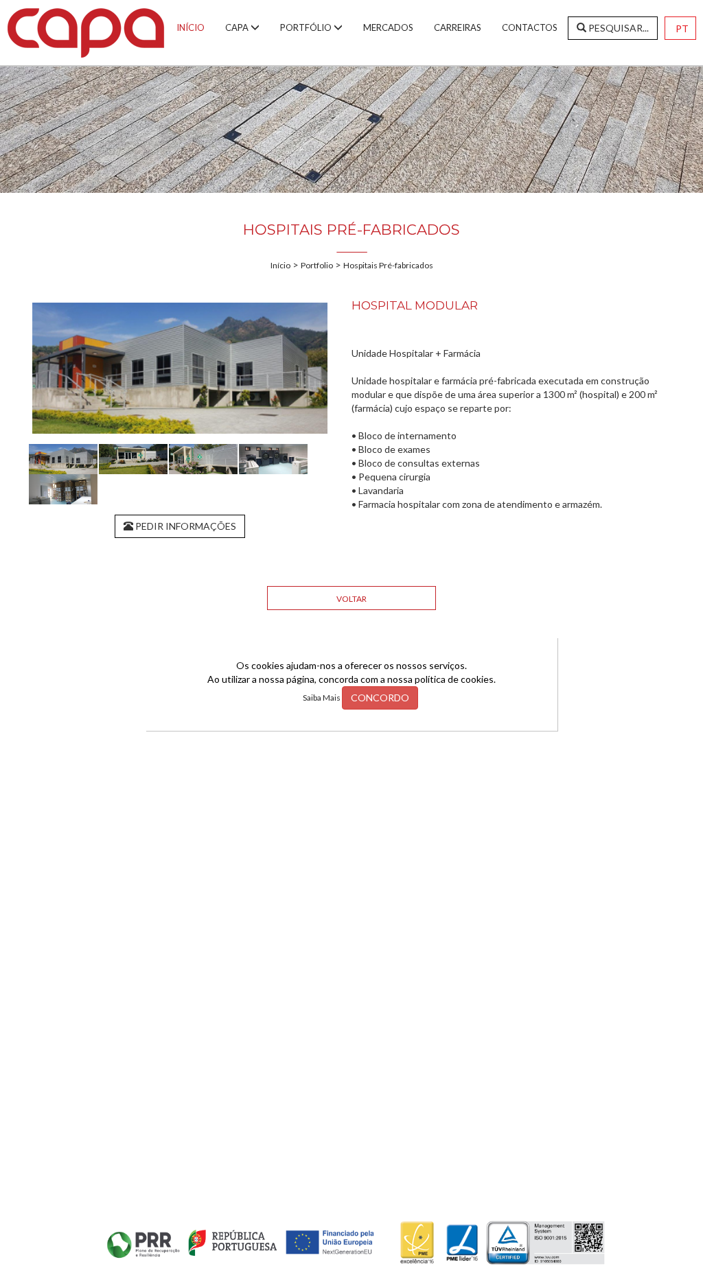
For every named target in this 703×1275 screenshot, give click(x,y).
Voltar (351, 599)
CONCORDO (380, 697)
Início (280, 265)
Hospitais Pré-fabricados (388, 265)
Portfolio (317, 265)
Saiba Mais (322, 697)
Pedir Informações (184, 526)
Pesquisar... (617, 28)
